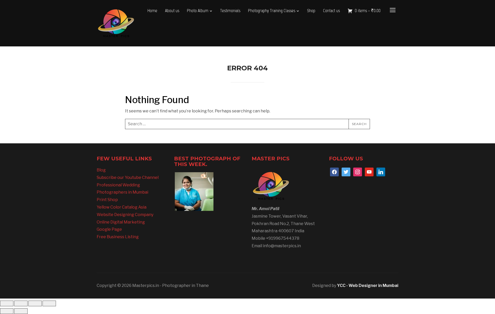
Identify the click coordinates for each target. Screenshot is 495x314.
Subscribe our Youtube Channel (128, 177)
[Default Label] (369, 171)
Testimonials (230, 10)
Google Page (109, 229)
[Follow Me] (346, 171)
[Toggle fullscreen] (21, 303)
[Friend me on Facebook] (334, 171)
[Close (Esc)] (49, 303)
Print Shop (107, 199)
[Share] (35, 303)
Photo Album (197, 10)
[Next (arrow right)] (21, 311)
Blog (101, 170)
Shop (311, 10)
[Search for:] (247, 124)
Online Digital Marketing (121, 222)
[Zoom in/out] (6, 303)
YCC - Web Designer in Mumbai (367, 285)
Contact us (331, 10)
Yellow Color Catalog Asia (121, 207)
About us (172, 10)
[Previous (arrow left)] (6, 311)
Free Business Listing (118, 236)
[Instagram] (357, 171)
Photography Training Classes (271, 10)
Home (152, 10)
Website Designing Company (125, 214)
